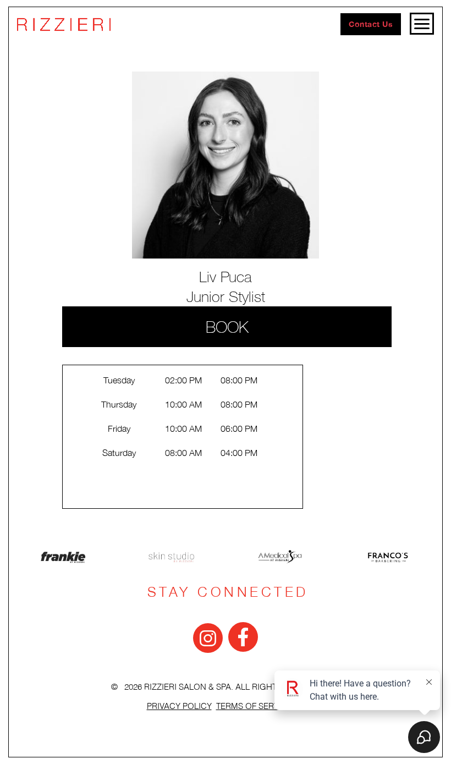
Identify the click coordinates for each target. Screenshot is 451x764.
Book (227, 326)
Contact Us (371, 24)
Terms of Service (254, 706)
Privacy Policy (179, 706)
